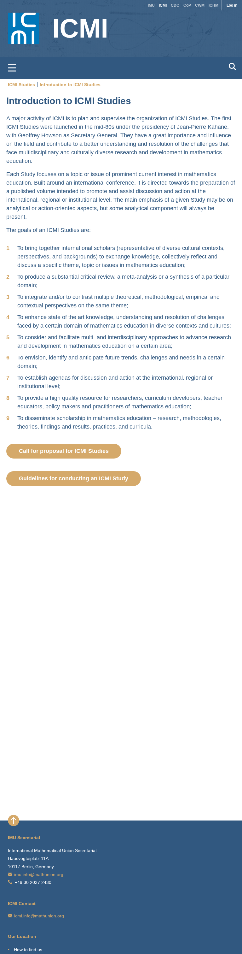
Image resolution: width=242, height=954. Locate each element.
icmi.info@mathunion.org (39, 915)
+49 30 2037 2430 (33, 882)
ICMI (163, 5)
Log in (232, 5)
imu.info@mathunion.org (38, 874)
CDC (175, 5)
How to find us (28, 949)
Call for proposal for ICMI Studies (64, 451)
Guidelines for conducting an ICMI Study (73, 478)
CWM (200, 5)
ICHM (213, 5)
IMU (151, 5)
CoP (187, 5)
